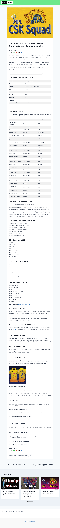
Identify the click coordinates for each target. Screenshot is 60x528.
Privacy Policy (19, 511)
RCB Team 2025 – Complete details (16, 463)
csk (15, 455)
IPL (9, 40)
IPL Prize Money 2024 (24, 304)
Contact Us (11, 511)
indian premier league (23, 455)
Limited (15, 329)
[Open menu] (57, 2)
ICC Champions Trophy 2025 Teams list (9, 493)
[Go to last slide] (3, 488)
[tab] (27, 501)
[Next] (56, 488)
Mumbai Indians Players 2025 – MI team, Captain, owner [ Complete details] (42, 464)
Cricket (12, 40)
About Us (4, 511)
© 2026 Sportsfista (30, 521)
